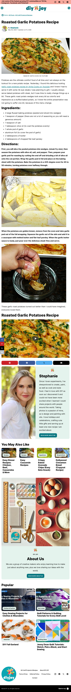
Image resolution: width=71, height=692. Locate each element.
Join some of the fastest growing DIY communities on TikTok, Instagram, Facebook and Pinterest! (24, 2)
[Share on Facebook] (2, 340)
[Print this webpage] (2, 352)
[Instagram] (55, 2)
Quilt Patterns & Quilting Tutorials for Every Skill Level (51, 614)
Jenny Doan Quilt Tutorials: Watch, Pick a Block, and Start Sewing (52, 647)
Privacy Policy (46, 674)
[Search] (69, 8)
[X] (63, 2)
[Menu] (2, 8)
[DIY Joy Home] (36, 8)
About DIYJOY (44, 670)
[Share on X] (2, 348)
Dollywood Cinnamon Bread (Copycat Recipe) (61, 465)
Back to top (62, 688)
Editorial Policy (34, 674)
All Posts (11, 15)
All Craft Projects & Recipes (23, 15)
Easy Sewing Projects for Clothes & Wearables (15, 614)
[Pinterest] (67, 2)
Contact (34, 678)
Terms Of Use (23, 674)
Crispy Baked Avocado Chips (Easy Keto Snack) (44, 465)
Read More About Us (35, 576)
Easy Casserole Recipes (25, 462)
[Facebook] (59, 2)
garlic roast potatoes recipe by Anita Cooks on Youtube (25, 87)
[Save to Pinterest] (2, 344)
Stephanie (14, 28)
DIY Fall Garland (10, 644)
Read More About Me (48, 435)
